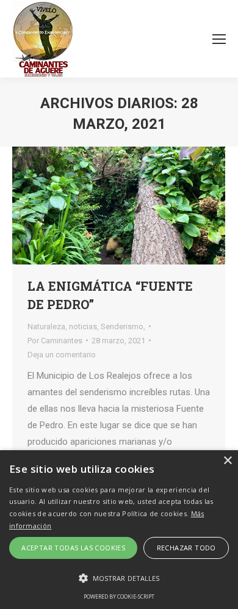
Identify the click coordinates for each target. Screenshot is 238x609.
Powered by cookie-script (119, 596)
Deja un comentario (61, 354)
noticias (83, 326)
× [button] (227, 460)
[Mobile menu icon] (219, 39)
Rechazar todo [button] (186, 547)
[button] (119, 578)
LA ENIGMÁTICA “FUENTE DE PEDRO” (110, 295)
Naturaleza (46, 326)
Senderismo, (123, 326)
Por (54, 340)
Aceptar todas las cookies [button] (73, 547)
